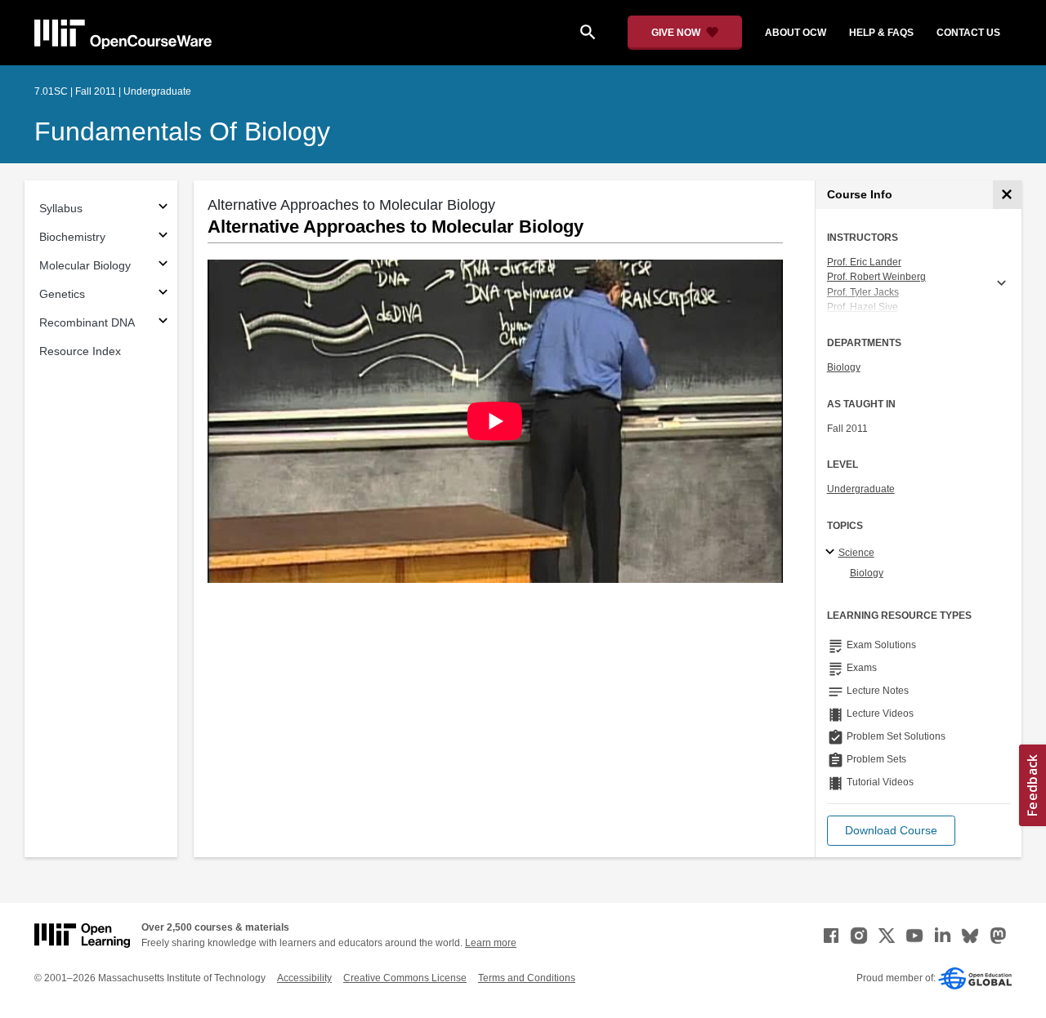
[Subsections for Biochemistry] (163, 237)
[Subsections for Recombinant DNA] (163, 323)
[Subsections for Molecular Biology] (163, 266)
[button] (891, 831)
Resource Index (80, 351)
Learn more (490, 943)
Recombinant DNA (87, 322)
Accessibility (304, 978)
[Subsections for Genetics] (163, 294)
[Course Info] (1007, 194)
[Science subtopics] (832, 552)
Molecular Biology (85, 265)
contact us (968, 32)
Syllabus (61, 208)
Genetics (62, 293)
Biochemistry (72, 236)
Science (856, 552)
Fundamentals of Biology (182, 131)
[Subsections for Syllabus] (163, 209)
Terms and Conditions (526, 978)
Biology (843, 367)
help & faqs (881, 32)
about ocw (795, 32)
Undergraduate (861, 489)
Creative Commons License (405, 978)
